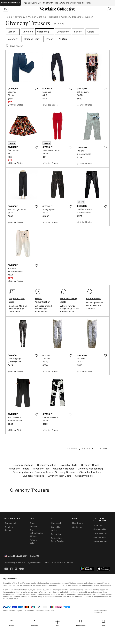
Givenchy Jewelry (89, 472)
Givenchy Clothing (23, 465)
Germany (39, 611)
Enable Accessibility (10, 2)
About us (98, 525)
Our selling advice (56, 529)
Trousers (53, 16)
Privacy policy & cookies (62, 562)
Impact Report (100, 533)
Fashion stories (100, 541)
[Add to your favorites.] (36, 89)
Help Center (77, 523)
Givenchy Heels (84, 476)
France (5, 611)
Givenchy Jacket (46, 465)
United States (29, 611)
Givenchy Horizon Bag (90, 468)
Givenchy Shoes (90, 465)
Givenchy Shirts (68, 465)
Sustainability (100, 529)
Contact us (77, 527)
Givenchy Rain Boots (59, 476)
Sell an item (56, 534)
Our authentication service (36, 533)
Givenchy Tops (41, 468)
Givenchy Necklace (33, 476)
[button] (109, 9)
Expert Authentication (42, 300)
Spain (47, 611)
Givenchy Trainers (19, 468)
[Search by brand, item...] (6, 9)
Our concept (10, 523)
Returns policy (33, 541)
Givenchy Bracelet (63, 468)
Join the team (100, 537)
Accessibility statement (14, 562)
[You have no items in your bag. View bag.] (109, 9)
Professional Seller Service (57, 540)
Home (9, 16)
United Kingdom (16, 611)
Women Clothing (37, 16)
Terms (46, 562)
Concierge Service (9, 529)
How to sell (56, 523)
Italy (52, 611)
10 (99, 448)
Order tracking (33, 525)
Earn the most (93, 298)
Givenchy (20, 16)
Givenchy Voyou (22, 472)
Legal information (34, 562)
